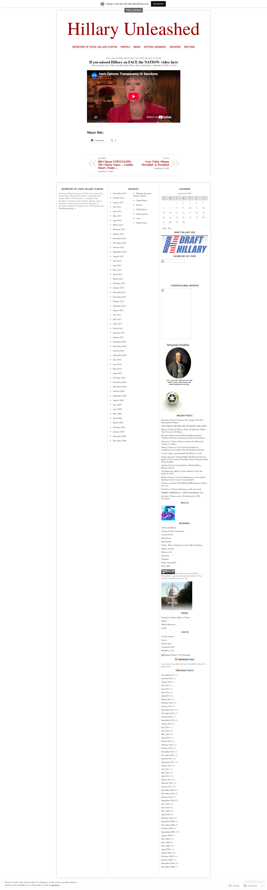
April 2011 (117, 323)
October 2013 (118, 197)
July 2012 (117, 260)
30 (183, 222)
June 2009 (117, 409)
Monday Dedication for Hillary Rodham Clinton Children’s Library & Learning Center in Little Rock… (184, 436)
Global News (141, 209)
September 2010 (120, 355)
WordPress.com (167, 650)
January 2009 (118, 431)
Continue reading (67, 208)
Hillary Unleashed (133, 28)
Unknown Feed (186, 659)
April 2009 (117, 418)
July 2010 (117, 359)
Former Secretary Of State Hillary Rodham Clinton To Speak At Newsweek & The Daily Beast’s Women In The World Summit (184, 459)
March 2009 (118, 422)
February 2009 (119, 427)
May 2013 (117, 215)
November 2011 (119, 296)
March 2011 (118, 328)
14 (170, 212)
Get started (158, 4)
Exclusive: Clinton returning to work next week (181, 489)
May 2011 (117, 319)
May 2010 (117, 368)
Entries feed (166, 643)
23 (183, 217)
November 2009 (119, 386)
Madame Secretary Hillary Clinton (142, 194)
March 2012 (118, 278)
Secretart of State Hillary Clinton (128, 65)
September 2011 (120, 305)
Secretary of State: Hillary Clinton (94, 47)
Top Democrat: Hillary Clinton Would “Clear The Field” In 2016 (182, 472)
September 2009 (120, 395)
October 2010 (118, 350)
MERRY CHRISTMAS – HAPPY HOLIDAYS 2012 (182, 492)
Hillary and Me (167, 548)
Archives (175, 47)
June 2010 (117, 364)
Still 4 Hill (165, 566)
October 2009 (118, 391)
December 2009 (119, 382)
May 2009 (117, 413)
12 (203, 207)
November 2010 (119, 346)
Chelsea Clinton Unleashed (172, 531)
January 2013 (118, 233)
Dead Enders (166, 541)
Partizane (165, 555)
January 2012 (118, 287)
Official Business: (155, 47)
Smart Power (141, 222)
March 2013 (118, 224)
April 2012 (117, 274)
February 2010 (119, 377)
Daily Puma (166, 538)
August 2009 (118, 400)
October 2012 (118, 247)
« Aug (163, 228)
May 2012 (117, 269)
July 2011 (117, 314)
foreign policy (142, 213)
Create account (167, 636)
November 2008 (119, 440)
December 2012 (119, 238)
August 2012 (118, 256)
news (107, 65)
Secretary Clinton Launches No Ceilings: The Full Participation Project (182, 421)
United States (146, 65)
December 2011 (119, 292)
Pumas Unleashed (168, 562)
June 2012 (117, 265)
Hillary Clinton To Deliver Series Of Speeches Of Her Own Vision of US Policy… (183, 430)
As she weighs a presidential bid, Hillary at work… (182, 453)
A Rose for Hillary (168, 527)
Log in (164, 640)
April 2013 (117, 220)
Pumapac (165, 559)
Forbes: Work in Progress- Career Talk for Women (181, 545)
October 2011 (118, 301)
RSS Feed (189, 47)
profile (125, 47)
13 (164, 212)
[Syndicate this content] (176, 659)
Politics (112, 65)
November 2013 (119, 193)
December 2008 (119, 436)
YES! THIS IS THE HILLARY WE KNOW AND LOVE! (184, 426)
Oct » (170, 228)
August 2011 (118, 310)
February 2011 (119, 332)
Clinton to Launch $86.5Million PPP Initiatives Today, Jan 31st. (184, 484)
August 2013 (118, 202)
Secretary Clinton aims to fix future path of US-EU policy (180, 497)
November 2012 (119, 242)
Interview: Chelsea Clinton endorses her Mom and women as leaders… (182, 442)
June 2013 (117, 211)
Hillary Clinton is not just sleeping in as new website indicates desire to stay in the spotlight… (183, 478)
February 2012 (119, 283)
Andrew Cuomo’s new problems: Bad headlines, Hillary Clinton (181, 466)
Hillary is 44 (166, 552)
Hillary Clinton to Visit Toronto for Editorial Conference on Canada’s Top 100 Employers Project (183, 448)
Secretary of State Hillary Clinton (142, 58)
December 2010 (119, 341)
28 (170, 222)
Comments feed (167, 646)
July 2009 (117, 404)
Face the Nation (114, 58)
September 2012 (120, 251)
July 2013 (117, 206)
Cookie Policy (54, 885)
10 (190, 207)
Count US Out (167, 534)
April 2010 (117, 373)
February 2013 (119, 229)
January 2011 (118, 337)
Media (137, 47)
